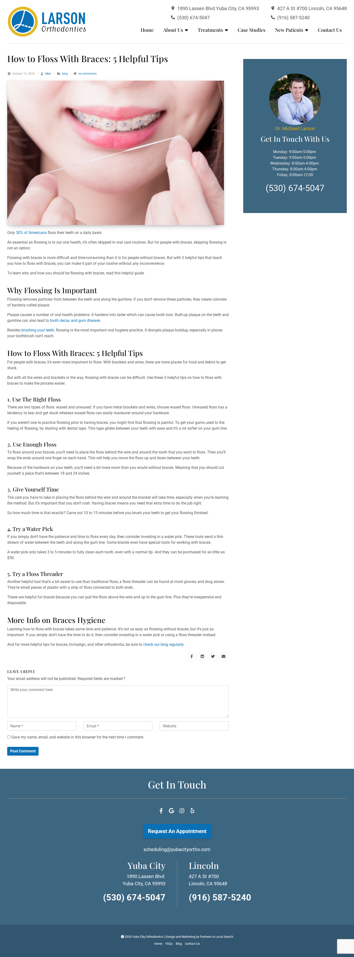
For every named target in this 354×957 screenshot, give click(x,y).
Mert (48, 73)
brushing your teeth (37, 330)
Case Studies (251, 29)
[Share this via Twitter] (213, 656)
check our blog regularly (163, 644)
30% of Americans (31, 232)
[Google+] (171, 811)
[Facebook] (161, 811)
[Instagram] (182, 811)
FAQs (169, 943)
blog (65, 73)
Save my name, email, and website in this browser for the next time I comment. (77, 737)
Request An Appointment (177, 831)
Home (147, 29)
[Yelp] (192, 811)
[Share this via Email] (223, 656)
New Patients (289, 29)
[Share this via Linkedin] (202, 656)
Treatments (210, 29)
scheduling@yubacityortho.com (177, 849)
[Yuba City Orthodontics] (47, 21)
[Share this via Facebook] (192, 656)
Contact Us (330, 29)
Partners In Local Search (216, 936)
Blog (179, 943)
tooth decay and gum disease (75, 320)
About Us (173, 29)
